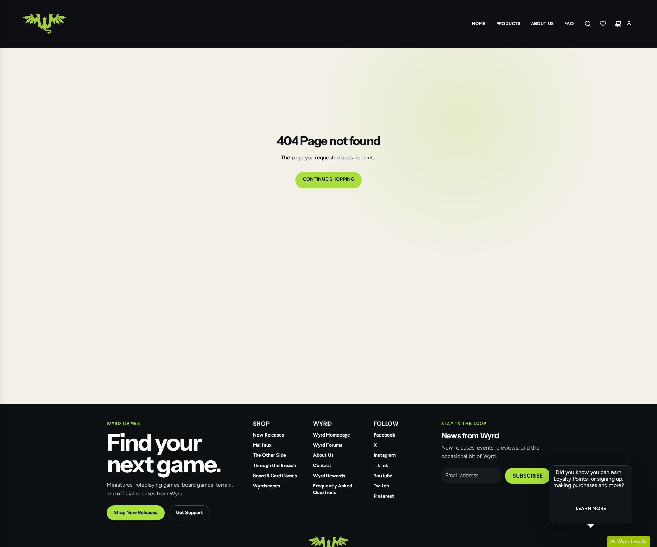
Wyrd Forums (328, 445)
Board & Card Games (275, 476)
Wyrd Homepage (331, 435)
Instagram (385, 455)
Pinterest (384, 496)
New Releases (268, 435)
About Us (323, 455)
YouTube (383, 476)
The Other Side (269, 455)
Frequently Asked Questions (332, 489)
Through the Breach (274, 465)
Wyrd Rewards (329, 476)
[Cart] (618, 23)
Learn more (591, 508)
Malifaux (262, 445)
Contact (322, 465)
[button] (599, 541)
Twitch (381, 486)
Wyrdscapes (266, 486)
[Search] (587, 23)
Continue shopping (328, 179)
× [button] (629, 460)
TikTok (381, 465)
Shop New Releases (135, 513)
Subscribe (528, 475)
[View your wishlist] (602, 23)
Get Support (189, 513)
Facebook (384, 435)
